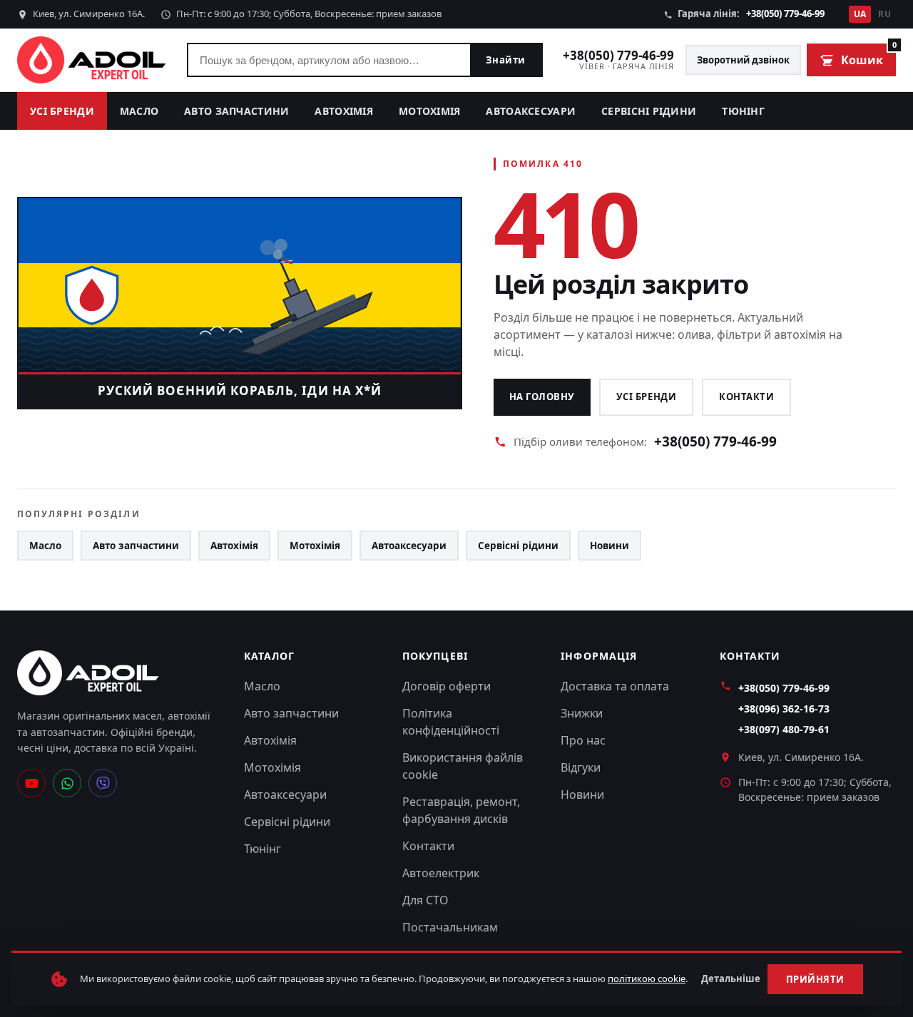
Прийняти (815, 979)
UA (860, 14)
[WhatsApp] (67, 783)
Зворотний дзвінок (743, 59)
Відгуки (581, 767)
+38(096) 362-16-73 (784, 708)
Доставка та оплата (615, 686)
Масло (139, 111)
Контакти (746, 396)
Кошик (868, 56)
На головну (542, 396)
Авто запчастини (236, 111)
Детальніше (730, 978)
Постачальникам (450, 927)
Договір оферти (446, 686)
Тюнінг (743, 111)
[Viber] (102, 783)
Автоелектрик (440, 873)
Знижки (582, 713)
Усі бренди (62, 111)
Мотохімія (430, 111)
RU (884, 14)
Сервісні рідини (648, 111)
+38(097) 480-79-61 (784, 729)
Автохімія (344, 111)
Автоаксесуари (531, 111)
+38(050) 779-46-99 (785, 13)
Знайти (506, 59)
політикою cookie (646, 978)
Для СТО (425, 900)
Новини (609, 545)
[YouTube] (31, 783)
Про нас (583, 740)
